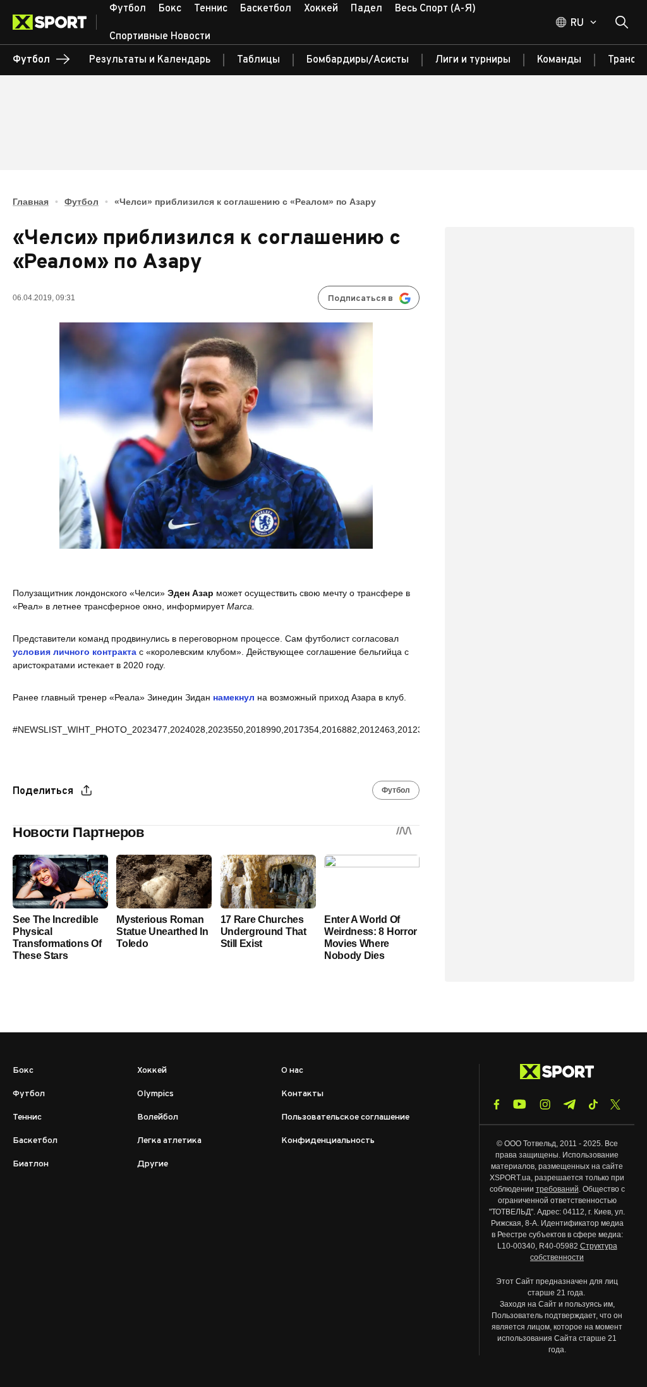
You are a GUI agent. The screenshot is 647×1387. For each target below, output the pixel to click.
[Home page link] (55, 22)
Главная (31, 202)
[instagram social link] (545, 1104)
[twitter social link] (615, 1104)
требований (557, 1189)
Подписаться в (360, 298)
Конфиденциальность (328, 1140)
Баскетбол (35, 1140)
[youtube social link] (519, 1104)
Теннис (27, 1117)
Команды (559, 60)
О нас (292, 1070)
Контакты (302, 1094)
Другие (152, 1164)
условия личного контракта (74, 652)
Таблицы (258, 60)
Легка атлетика (169, 1140)
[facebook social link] (496, 1104)
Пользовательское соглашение (345, 1117)
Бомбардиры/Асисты (357, 60)
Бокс (23, 1070)
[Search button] (621, 22)
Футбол (81, 202)
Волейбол (157, 1117)
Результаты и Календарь (149, 60)
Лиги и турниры (473, 60)
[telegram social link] (569, 1104)
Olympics (155, 1094)
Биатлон (31, 1164)
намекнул (234, 697)
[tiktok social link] (593, 1104)
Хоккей (152, 1070)
